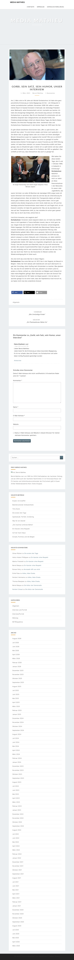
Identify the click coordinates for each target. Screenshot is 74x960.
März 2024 (16, 754)
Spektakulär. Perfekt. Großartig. (23, 517)
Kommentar (17, 380)
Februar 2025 (17, 710)
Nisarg (57, 956)
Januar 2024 (16, 762)
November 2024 (18, 722)
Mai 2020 (15, 938)
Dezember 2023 (17, 766)
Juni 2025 (15, 694)
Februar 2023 (17, 806)
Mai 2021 (15, 890)
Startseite (30, 7)
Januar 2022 (16, 858)
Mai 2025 (15, 698)
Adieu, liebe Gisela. (28, 573)
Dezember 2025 (17, 670)
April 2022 (16, 846)
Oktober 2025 (17, 678)
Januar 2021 (16, 906)
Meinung (15, 618)
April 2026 (16, 654)
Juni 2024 (15, 742)
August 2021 (16, 878)
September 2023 (18, 778)
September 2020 (18, 922)
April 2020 (16, 942)
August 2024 (16, 734)
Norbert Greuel (17, 589)
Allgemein (16, 302)
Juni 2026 (15, 646)
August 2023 (16, 782)
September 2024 (18, 730)
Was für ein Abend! (18, 521)
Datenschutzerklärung (55, 7)
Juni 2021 (15, 886)
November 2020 (18, 914)
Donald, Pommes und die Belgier (23, 537)
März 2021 (16, 898)
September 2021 (18, 874)
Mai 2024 (15, 746)
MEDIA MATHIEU (17, 2)
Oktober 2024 (17, 726)
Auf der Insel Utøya (19, 533)
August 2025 (16, 686)
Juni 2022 (15, 838)
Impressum (40, 7)
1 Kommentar (50, 93)
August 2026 (16, 638)
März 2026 (16, 658)
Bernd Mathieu (38, 93)
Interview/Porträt (18, 614)
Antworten (17, 360)
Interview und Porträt (19, 610)
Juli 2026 (15, 642)
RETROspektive (17, 622)
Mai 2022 (15, 842)
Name (15, 407)
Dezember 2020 (17, 910)
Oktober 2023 (17, 774)
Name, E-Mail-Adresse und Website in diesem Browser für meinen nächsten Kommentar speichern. (37, 434)
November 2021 (17, 866)
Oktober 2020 (17, 918)
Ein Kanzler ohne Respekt (21, 529)
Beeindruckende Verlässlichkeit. (23, 505)
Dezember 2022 (17, 814)
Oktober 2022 (17, 822)
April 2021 (15, 894)
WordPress (43, 956)
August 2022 (16, 830)
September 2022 (18, 826)
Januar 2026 (16, 666)
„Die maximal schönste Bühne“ (22, 525)
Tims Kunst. (16, 509)
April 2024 (16, 750)
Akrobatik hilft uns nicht (32, 569)
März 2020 (16, 946)
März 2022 (16, 850)
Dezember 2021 (17, 862)
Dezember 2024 (17, 718)
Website (15, 424)
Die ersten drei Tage (19, 513)
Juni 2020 (15, 934)
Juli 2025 (15, 690)
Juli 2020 (15, 930)
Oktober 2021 (17, 870)
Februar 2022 (17, 854)
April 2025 (16, 702)
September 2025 (18, 682)
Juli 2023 (15, 786)
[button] (17, 292)
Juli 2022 (15, 834)
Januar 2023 (16, 810)
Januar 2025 (16, 714)
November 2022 (18, 818)
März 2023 (16, 802)
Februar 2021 (16, 902)
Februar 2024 (17, 758)
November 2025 (18, 674)
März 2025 (16, 706)
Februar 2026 (17, 662)
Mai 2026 (15, 650)
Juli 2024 (15, 738)
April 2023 (16, 798)
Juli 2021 (15, 882)
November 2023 (18, 770)
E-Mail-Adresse (19, 415)
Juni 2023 (15, 790)
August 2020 (16, 926)
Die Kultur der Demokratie (33, 585)
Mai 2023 (15, 794)
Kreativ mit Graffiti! (18, 501)
